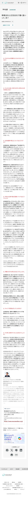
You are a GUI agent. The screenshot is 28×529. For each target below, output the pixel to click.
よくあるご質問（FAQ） (8, 489)
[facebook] (7, 450)
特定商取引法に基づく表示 (8, 484)
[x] (11, 450)
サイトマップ (22, 489)
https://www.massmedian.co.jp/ (13, 421)
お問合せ (16, 489)
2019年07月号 (13, 9)
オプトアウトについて (7, 487)
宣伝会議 (17, 468)
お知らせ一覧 (7, 482)
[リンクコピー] (16, 454)
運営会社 (14, 482)
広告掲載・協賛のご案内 (19, 484)
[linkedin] (21, 450)
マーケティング (4, 468)
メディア (11, 468)
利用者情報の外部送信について (18, 487)
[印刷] (11, 454)
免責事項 (20, 482)
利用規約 (18, 485)
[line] (16, 450)
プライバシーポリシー (10, 485)
